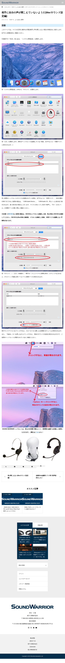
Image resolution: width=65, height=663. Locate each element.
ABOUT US (33, 641)
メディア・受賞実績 (24, 584)
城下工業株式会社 (32, 615)
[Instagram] (28, 628)
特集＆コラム (22, 589)
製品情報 (32, 638)
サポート (11, 19)
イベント (21, 573)
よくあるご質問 (19, 19)
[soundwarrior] (10, 2)
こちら (37, 432)
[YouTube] (36, 628)
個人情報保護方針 (32, 649)
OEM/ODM (32, 646)
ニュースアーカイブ (24, 578)
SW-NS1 (10, 214)
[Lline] (23, 466)
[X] (31, 628)
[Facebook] (33, 628)
